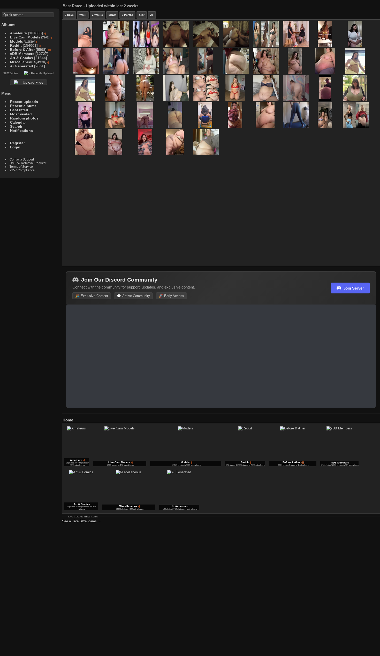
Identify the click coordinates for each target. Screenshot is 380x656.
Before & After (22, 49)
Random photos (24, 118)
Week (82, 14)
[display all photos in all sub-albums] (368, 418)
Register (17, 143)
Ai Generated (21, 66)
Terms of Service (21, 167)
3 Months (127, 14)
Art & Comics (21, 58)
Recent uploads (24, 102)
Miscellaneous (23, 62)
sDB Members (22, 54)
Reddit (16, 45)
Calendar (18, 122)
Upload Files (33, 82)
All (152, 14)
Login (15, 147)
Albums (8, 24)
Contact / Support (22, 159)
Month (112, 14)
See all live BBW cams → (81, 521)
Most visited (21, 114)
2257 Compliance (22, 170)
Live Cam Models (25, 37)
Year (142, 14)
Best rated (19, 110)
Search (16, 126)
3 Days (69, 14)
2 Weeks (97, 14)
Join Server (353, 288)
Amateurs (18, 33)
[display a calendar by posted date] (376, 418)
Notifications (21, 131)
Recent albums (23, 106)
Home (68, 420)
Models (16, 41)
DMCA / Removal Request (28, 163)
